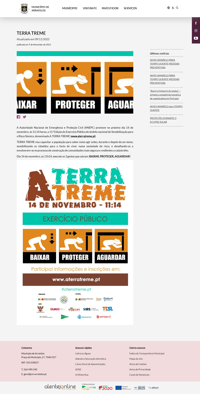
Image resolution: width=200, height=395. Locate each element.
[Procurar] (177, 8)
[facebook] (196, 23)
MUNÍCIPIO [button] (69, 8)
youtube (194, 41)
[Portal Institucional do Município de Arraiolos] (39, 9)
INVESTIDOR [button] (110, 8)
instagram (194, 34)
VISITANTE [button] (90, 8)
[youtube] (196, 38)
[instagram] (196, 30)
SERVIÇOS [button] (130, 8)
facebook (194, 26)
